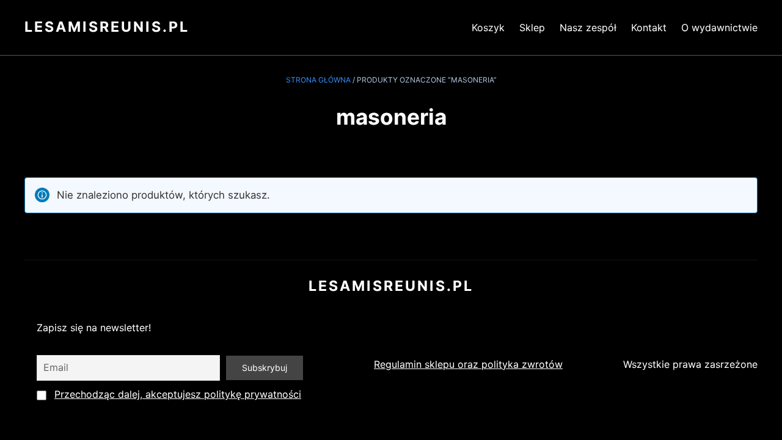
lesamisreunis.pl (106, 26)
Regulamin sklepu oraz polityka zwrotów (468, 364)
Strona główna (318, 79)
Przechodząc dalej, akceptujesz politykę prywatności (177, 394)
